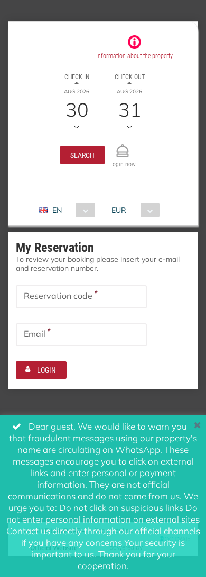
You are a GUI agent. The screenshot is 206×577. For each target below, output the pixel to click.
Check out (130, 76)
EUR (118, 210)
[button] (82, 155)
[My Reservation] (122, 145)
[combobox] (71, 210)
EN (57, 210)
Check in (76, 76)
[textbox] (81, 296)
